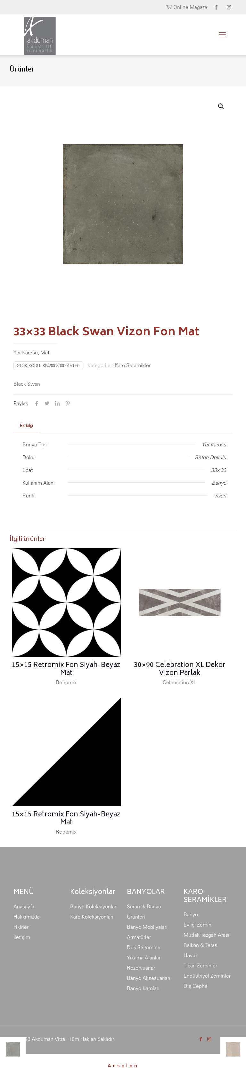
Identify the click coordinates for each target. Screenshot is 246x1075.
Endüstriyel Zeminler (207, 976)
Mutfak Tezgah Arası (206, 935)
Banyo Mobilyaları (147, 927)
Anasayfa (23, 906)
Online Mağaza (190, 7)
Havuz (191, 955)
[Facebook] (200, 1039)
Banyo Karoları (143, 988)
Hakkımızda (26, 917)
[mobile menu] (222, 34)
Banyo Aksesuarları (148, 978)
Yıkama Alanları (144, 957)
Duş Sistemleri (143, 947)
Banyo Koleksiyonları (94, 906)
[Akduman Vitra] (34, 34)
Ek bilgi (26, 425)
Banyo (191, 914)
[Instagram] (209, 1039)
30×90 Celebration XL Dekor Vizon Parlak (180, 669)
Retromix (66, 682)
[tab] (26, 426)
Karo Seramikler (133, 365)
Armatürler (139, 937)
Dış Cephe (196, 986)
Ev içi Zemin (197, 924)
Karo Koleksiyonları (91, 917)
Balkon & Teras (200, 945)
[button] (221, 106)
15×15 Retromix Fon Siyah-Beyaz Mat (66, 669)
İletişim (21, 937)
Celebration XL (179, 682)
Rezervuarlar (141, 968)
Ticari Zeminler (200, 965)
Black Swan (26, 384)
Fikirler (21, 927)
